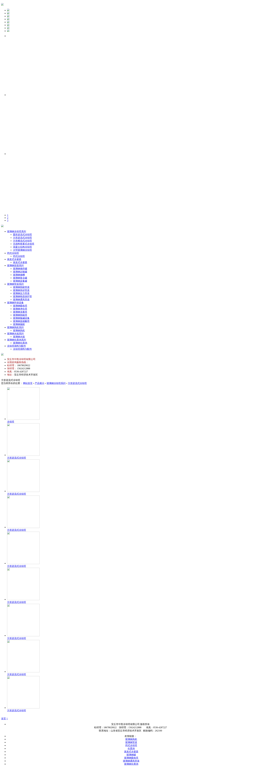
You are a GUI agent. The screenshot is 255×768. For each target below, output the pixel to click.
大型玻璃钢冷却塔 (22, 250)
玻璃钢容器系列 (15, 265)
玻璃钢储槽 (19, 274)
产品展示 (39, 383)
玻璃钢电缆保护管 (22, 296)
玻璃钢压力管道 (21, 293)
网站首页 (27, 383)
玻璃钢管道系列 (15, 284)
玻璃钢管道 (131, 742)
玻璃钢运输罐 (20, 271)
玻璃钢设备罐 (20, 281)
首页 (3, 718)
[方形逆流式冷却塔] (23, 455)
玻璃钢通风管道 (21, 299)
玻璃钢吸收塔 (20, 305)
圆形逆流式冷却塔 (22, 234)
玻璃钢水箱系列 (15, 333)
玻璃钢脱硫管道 (21, 287)
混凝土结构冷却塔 (22, 247)
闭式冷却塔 (13, 253)
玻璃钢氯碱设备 (21, 318)
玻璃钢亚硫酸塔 (21, 321)
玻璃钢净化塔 (20, 309)
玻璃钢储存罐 (20, 268)
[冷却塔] (23, 419)
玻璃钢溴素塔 (20, 312)
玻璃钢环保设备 (15, 302)
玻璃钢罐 (131, 754)
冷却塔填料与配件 (16, 346)
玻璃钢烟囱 (19, 324)
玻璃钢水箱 (19, 336)
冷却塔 (10, 421)
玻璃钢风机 (19, 330)
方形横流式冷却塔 (22, 240)
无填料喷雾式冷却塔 (23, 244)
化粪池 (131, 748)
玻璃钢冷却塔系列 (16, 231)
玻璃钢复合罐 (20, 278)
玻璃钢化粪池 (20, 343)
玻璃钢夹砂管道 (21, 290)
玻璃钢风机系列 (15, 327)
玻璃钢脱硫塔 (20, 315)
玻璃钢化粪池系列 (16, 339)
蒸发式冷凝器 (14, 259)
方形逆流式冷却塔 (22, 237)
